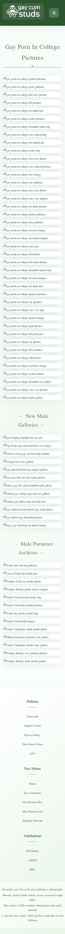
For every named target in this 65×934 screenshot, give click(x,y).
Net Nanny (32, 850)
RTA (32, 869)
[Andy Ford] (32, 597)
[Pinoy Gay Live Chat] (32, 485)
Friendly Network (32, 820)
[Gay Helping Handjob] (32, 437)
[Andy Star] (32, 565)
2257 (32, 753)
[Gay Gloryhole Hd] (32, 469)
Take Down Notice (32, 744)
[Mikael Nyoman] (32, 637)
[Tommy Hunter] (32, 589)
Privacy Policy (32, 735)
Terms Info (33, 716)
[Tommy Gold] (32, 581)
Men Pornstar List (33, 811)
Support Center (32, 725)
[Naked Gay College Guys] (32, 493)
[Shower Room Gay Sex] (32, 453)
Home (32, 783)
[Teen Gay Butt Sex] (32, 477)
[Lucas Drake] (32, 573)
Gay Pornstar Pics (32, 802)
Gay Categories (32, 793)
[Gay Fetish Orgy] (32, 517)
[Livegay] (32, 461)
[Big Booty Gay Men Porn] (32, 445)
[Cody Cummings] (32, 629)
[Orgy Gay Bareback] (32, 525)
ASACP (32, 860)
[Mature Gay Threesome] (32, 501)
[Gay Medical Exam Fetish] (32, 509)
